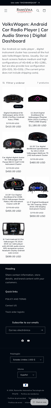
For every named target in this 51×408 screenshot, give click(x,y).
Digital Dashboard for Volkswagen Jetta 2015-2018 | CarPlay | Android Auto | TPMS (13, 116)
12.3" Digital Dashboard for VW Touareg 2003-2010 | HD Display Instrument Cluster (38, 205)
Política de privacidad (17, 398)
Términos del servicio (37, 398)
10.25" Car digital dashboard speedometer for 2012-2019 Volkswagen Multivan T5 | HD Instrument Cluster (37, 150)
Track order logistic (15, 312)
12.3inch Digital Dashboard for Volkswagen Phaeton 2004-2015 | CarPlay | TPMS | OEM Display (37, 117)
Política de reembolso (30, 394)
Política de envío (15, 402)
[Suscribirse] (42, 330)
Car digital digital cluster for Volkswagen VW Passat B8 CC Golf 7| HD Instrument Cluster (13, 160)
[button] (6, 10)
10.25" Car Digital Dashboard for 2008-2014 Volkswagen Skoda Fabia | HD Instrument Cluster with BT (13, 199)
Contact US (11, 305)
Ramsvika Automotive (23, 390)
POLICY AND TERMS (15, 299)
